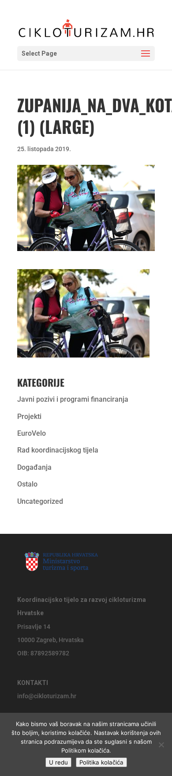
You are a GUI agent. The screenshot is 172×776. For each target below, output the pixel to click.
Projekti (29, 416)
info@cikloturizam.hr (46, 696)
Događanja (34, 467)
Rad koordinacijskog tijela (57, 450)
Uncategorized (40, 501)
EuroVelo (31, 433)
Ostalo (27, 484)
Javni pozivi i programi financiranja (72, 399)
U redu (58, 762)
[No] (161, 744)
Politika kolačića (101, 762)
